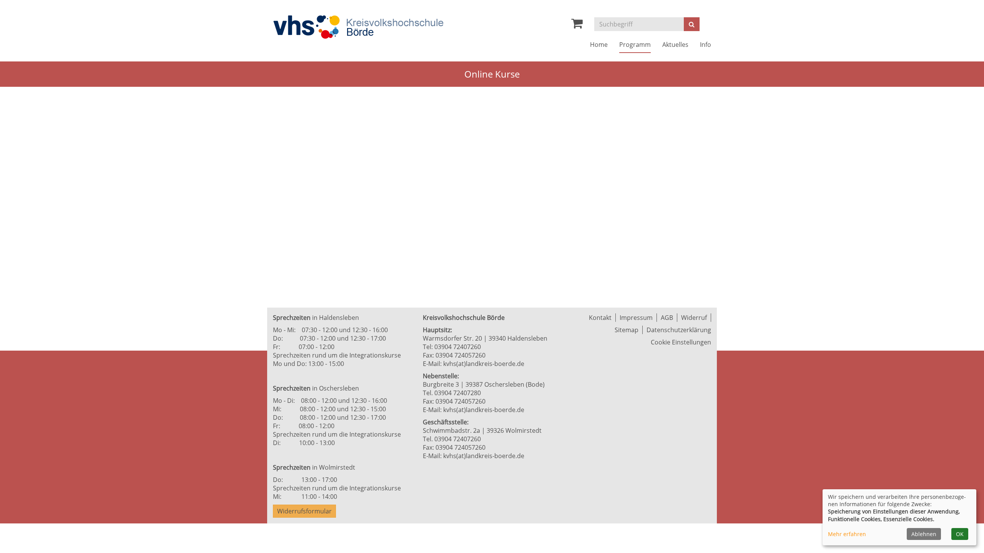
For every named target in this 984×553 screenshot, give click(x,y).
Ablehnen (923, 534)
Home (599, 44)
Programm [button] (635, 44)
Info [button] (705, 44)
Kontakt (600, 317)
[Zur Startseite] (358, 27)
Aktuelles (675, 44)
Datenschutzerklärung (679, 330)
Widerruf (694, 317)
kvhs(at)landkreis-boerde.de (483, 363)
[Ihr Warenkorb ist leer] (577, 25)
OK (960, 534)
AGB (667, 317)
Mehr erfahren (847, 534)
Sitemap (626, 330)
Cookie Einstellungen (681, 342)
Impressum (636, 317)
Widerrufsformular (304, 511)
